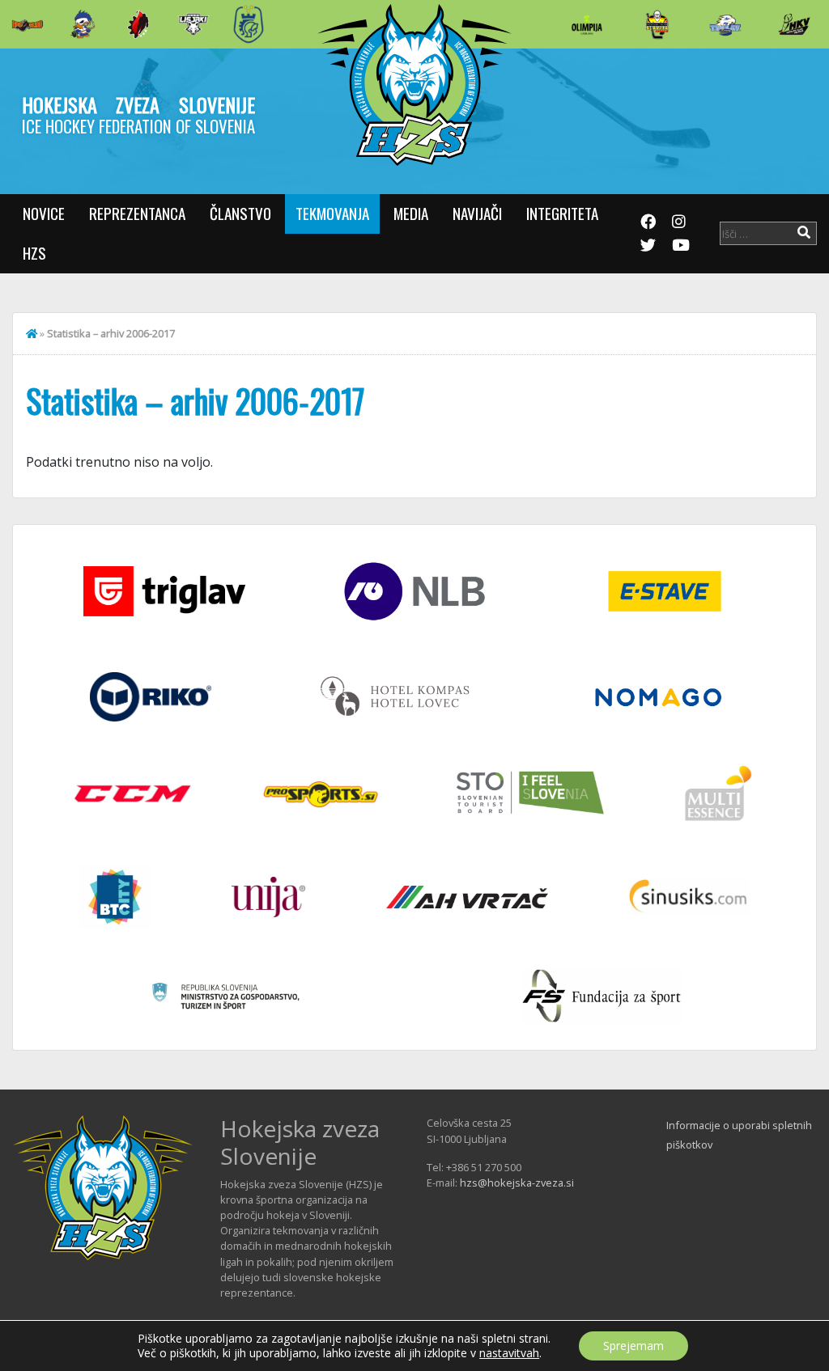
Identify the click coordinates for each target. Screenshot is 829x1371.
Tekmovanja (332, 213)
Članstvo (240, 213)
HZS (34, 252)
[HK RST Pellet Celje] (248, 24)
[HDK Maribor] (193, 24)
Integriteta (562, 213)
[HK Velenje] (794, 24)
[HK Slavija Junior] (656, 24)
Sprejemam (633, 1345)
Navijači (477, 213)
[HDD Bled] (27, 24)
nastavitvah (509, 1353)
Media (410, 213)
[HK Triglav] (725, 24)
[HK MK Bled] (82, 24)
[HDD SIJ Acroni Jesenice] (138, 24)
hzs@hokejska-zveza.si (517, 1182)
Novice (44, 213)
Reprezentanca (137, 213)
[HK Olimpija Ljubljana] (587, 24)
